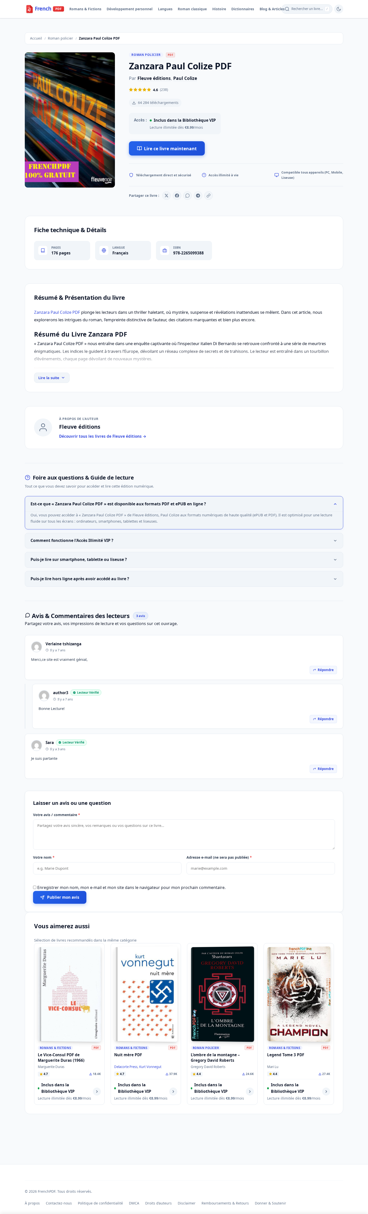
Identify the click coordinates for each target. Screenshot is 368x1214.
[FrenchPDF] (48, 9)
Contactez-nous (59, 1203)
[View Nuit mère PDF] (173, 1092)
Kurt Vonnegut (150, 1067)
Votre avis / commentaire (56, 814)
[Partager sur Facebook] (177, 195)
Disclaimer (187, 1203)
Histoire (219, 9)
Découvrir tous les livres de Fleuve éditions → (102, 436)
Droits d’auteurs (158, 1203)
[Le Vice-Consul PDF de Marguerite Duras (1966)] (69, 994)
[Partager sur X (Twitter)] (166, 195)
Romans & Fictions (85, 9)
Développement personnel (129, 9)
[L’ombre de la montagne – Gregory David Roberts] (222, 994)
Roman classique (192, 9)
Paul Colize (185, 78)
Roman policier (145, 55)
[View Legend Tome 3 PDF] (326, 1092)
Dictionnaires (242, 9)
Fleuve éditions (154, 78)
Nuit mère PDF (128, 1054)
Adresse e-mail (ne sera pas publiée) (219, 857)
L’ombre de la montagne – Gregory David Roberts (215, 1057)
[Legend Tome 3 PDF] (298, 994)
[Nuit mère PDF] (145, 994)
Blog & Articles (272, 9)
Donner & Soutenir (270, 1203)
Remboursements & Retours (225, 1203)
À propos (32, 1203)
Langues (165, 9)
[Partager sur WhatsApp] (187, 195)
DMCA (134, 1203)
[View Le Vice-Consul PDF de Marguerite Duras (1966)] (97, 1092)
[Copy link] (208, 195)
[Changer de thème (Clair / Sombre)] (338, 9)
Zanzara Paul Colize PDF (57, 312)
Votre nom (44, 857)
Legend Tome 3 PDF (285, 1054)
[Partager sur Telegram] (198, 195)
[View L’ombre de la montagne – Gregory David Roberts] (250, 1092)
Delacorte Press (125, 1067)
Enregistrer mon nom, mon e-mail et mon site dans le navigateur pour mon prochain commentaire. (131, 887)
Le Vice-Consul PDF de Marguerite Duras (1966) (61, 1057)
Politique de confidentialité (100, 1203)
